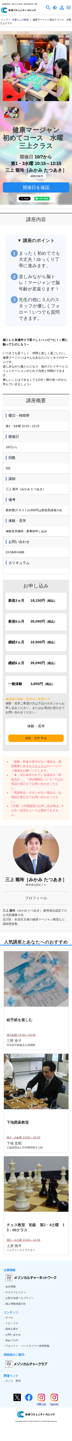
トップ (4, 19)
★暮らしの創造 (20, 19)
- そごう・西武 (12, 1380)
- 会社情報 (10, 1286)
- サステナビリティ (15, 1292)
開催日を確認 (36, 187)
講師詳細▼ (36, 176)
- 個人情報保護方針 (15, 1303)
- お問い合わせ (12, 1334)
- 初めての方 (11, 1340)
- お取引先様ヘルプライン (19, 1298)
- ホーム (8, 1317)
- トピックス (11, 1323)
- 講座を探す (11, 1328)
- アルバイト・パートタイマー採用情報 (26, 1345)
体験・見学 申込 (36, 738)
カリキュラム (38, 766)
